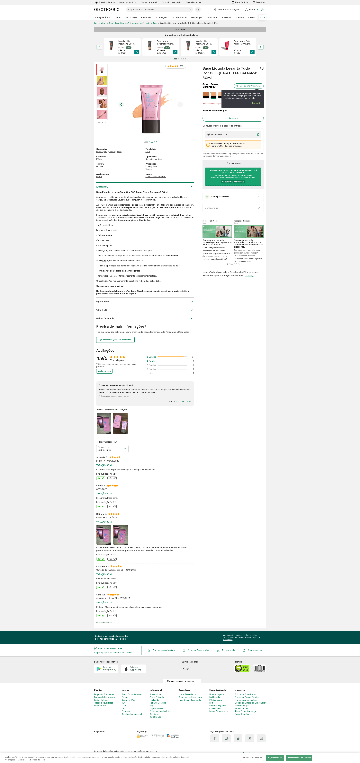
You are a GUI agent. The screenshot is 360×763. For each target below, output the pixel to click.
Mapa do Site (100, 705)
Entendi (256, 103)
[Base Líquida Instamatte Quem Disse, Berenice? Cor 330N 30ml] (111, 47)
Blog (151, 705)
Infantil (252, 17)
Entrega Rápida (103, 17)
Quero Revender (193, 2)
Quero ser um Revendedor (190, 697)
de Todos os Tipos (154, 159)
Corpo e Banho (179, 17)
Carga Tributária (242, 714)
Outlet (118, 17)
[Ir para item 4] (183, 58)
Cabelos (226, 17)
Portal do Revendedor (172, 2)
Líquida (99, 166)
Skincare (239, 17)
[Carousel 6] (238, 264)
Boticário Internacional (132, 714)
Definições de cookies (252, 758)
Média (99, 159)
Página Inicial (100, 23)
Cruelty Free (151, 166)
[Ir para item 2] (178, 58)
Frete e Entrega (101, 700)
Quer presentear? (256, 650)
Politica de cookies (39, 760)
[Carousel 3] (232, 264)
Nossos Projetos (216, 694)
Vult (123, 703)
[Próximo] (261, 47)
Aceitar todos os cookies (299, 758)
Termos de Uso (241, 708)
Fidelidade (154, 700)
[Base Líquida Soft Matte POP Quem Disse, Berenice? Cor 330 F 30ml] (226, 47)
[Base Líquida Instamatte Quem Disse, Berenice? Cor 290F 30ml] (188, 47)
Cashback (154, 714)
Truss (124, 708)
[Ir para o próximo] (264, 17)
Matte (99, 176)
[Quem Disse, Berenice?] (210, 87)
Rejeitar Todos (275, 758)
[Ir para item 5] (185, 58)
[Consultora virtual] (198, 9)
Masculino (212, 17)
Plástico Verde (215, 700)
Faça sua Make (156, 708)
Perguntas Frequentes (104, 694)
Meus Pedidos (241, 2)
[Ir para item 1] (175, 58)
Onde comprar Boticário (160, 711)
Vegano (149, 169)
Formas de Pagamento (104, 697)
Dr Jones (126, 711)
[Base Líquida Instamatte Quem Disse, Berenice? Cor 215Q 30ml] (149, 47)
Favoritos (260, 2)
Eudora (125, 697)
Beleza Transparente (218, 711)
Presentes (146, 17)
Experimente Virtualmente (250, 86)
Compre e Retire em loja (198, 650)
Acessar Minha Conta (251, 9)
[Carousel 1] (227, 264)
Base (155, 23)
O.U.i (124, 705)
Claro (148, 151)
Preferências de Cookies (246, 700)
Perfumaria (131, 17)
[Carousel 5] (236, 264)
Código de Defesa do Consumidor (250, 703)
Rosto (148, 23)
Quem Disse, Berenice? (119, 23)
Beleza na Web (128, 700)
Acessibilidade (105, 2)
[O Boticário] (106, 9)
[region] (180, 758)
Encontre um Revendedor (190, 700)
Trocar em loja (228, 650)
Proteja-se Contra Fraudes (247, 697)
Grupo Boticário (126, 2)
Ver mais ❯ (249, 275)
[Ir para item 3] (181, 58)
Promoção (161, 17)
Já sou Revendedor (187, 694)
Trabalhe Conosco (157, 703)
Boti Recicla (214, 697)
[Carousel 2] (229, 264)
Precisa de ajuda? (149, 2)
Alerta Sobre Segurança (245, 711)
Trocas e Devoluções (103, 703)
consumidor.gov (242, 705)
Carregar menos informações (180, 681)
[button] (136, 52)
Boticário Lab (155, 717)
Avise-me (233, 118)
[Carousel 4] (234, 264)
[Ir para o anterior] (260, 17)
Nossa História (156, 694)
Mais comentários (104, 622)
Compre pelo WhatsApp (164, 650)
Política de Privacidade (245, 694)
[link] (122, 47)
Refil (211, 703)
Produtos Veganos (217, 705)
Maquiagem (197, 17)
